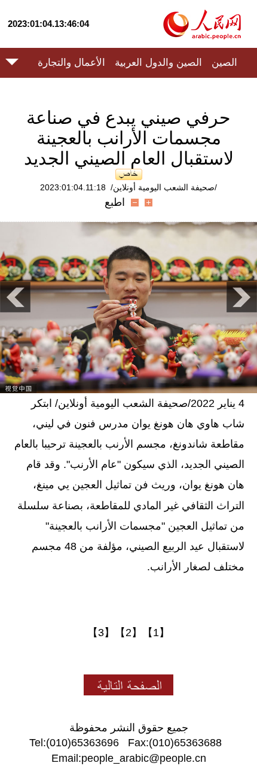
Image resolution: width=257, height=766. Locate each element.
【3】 (101, 633)
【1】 (156, 633)
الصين (224, 62)
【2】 (128, 633)
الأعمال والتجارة (71, 62)
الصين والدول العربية (158, 62)
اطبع (115, 202)
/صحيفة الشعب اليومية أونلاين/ (164, 187)
